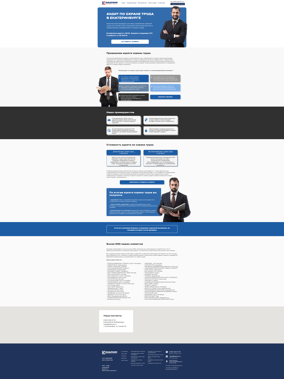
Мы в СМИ (124, 353)
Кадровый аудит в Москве (138, 351)
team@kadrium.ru (110, 324)
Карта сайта (124, 360)
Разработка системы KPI (154, 363)
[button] (177, 4)
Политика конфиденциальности (174, 365)
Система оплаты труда (137, 365)
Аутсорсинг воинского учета (155, 354)
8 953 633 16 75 (109, 322)
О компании (124, 351)
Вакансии (123, 358)
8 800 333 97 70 (110, 320)
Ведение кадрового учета (138, 363)
